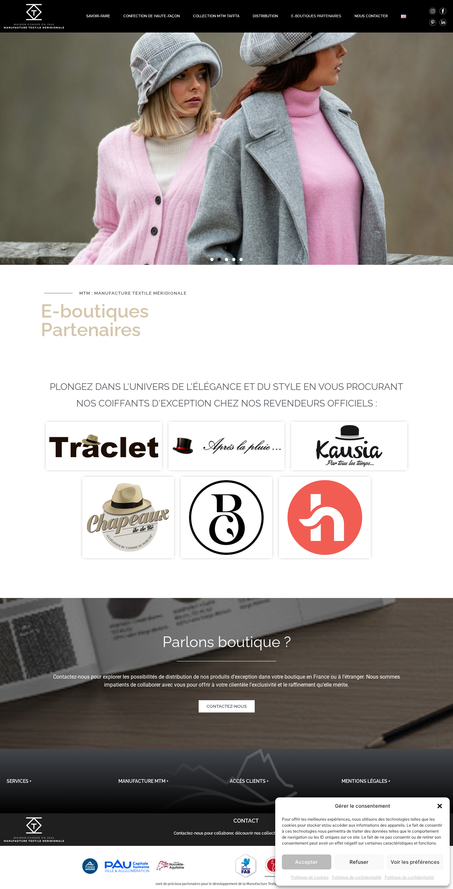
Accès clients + (249, 781)
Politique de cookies (310, 877)
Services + (19, 781)
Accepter (306, 862)
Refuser (359, 862)
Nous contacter (371, 16)
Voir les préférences (415, 862)
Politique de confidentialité (356, 877)
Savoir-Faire (98, 16)
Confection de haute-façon (151, 16)
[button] (439, 806)
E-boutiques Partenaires (316, 16)
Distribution (265, 16)
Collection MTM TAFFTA (216, 16)
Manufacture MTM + (143, 781)
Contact (246, 821)
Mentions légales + (366, 781)
